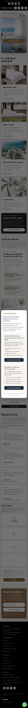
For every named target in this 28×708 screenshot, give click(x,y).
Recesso (5, 699)
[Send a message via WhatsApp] (24, 704)
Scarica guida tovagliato (14, 387)
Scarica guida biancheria (14, 360)
